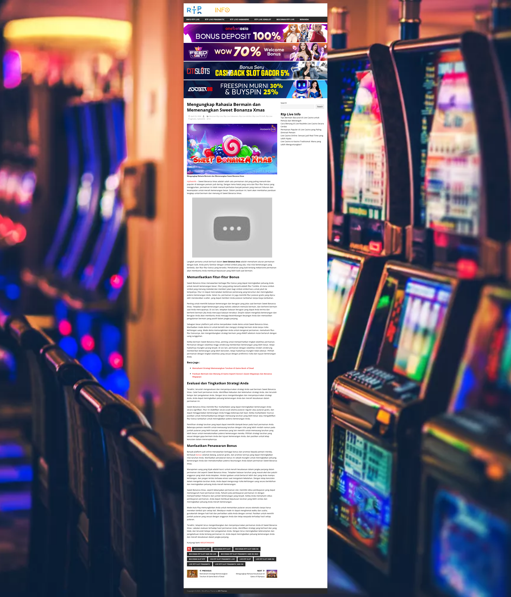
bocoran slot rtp (197, 559)
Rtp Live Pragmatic (214, 19)
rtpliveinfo (201, 119)
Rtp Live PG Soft (258, 116)
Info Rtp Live (192, 19)
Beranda (304, 19)
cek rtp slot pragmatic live (222, 559)
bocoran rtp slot (222, 549)
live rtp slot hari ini (265, 559)
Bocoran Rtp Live (285, 19)
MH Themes (222, 591)
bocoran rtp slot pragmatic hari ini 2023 (239, 554)
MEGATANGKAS (207, 542)
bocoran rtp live (201, 549)
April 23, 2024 (196, 116)
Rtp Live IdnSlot (262, 19)
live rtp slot (245, 559)
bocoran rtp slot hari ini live (202, 554)
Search (284, 103)
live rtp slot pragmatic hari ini (229, 564)
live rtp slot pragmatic (199, 564)
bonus (199, 455)
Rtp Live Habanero (239, 19)
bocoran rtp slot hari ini (247, 549)
